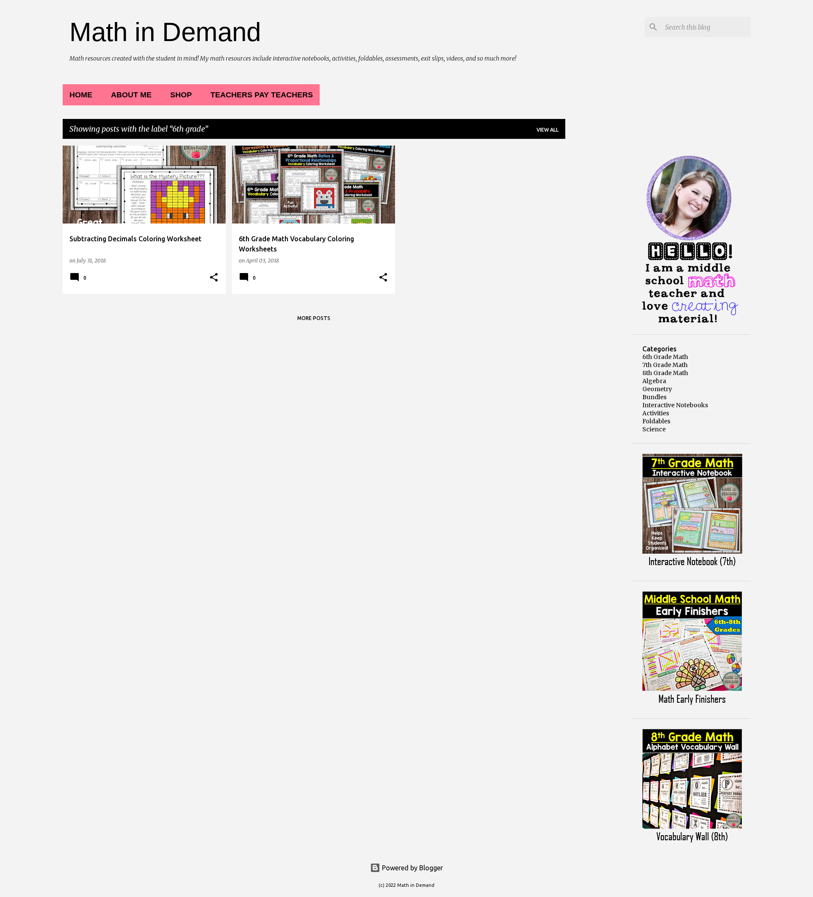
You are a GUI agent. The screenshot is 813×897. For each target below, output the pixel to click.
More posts (313, 318)
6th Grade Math (665, 357)
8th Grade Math (665, 373)
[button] (214, 278)
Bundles (654, 397)
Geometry (657, 389)
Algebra (654, 381)
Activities (655, 413)
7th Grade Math (665, 365)
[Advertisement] (599, 273)
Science (654, 429)
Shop (181, 95)
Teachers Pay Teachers (261, 95)
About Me (131, 95)
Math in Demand (165, 32)
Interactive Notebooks (675, 405)
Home (80, 95)
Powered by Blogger (411, 868)
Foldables (656, 421)
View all (547, 129)
